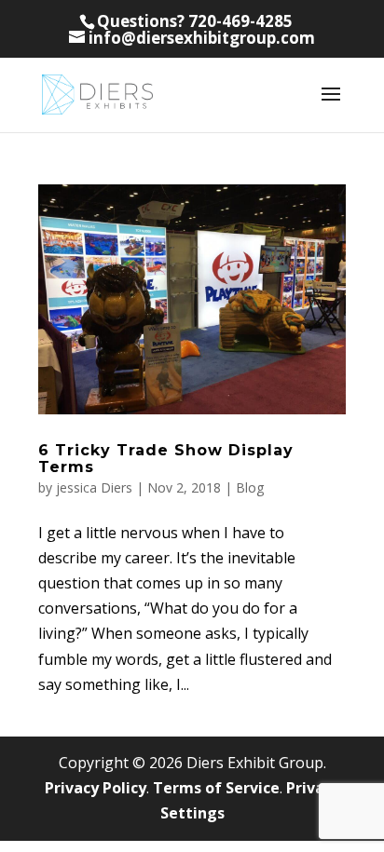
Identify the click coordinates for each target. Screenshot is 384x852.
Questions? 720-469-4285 (195, 21)
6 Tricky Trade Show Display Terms (166, 458)
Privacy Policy (95, 788)
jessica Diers (94, 487)
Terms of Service (216, 788)
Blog (250, 487)
